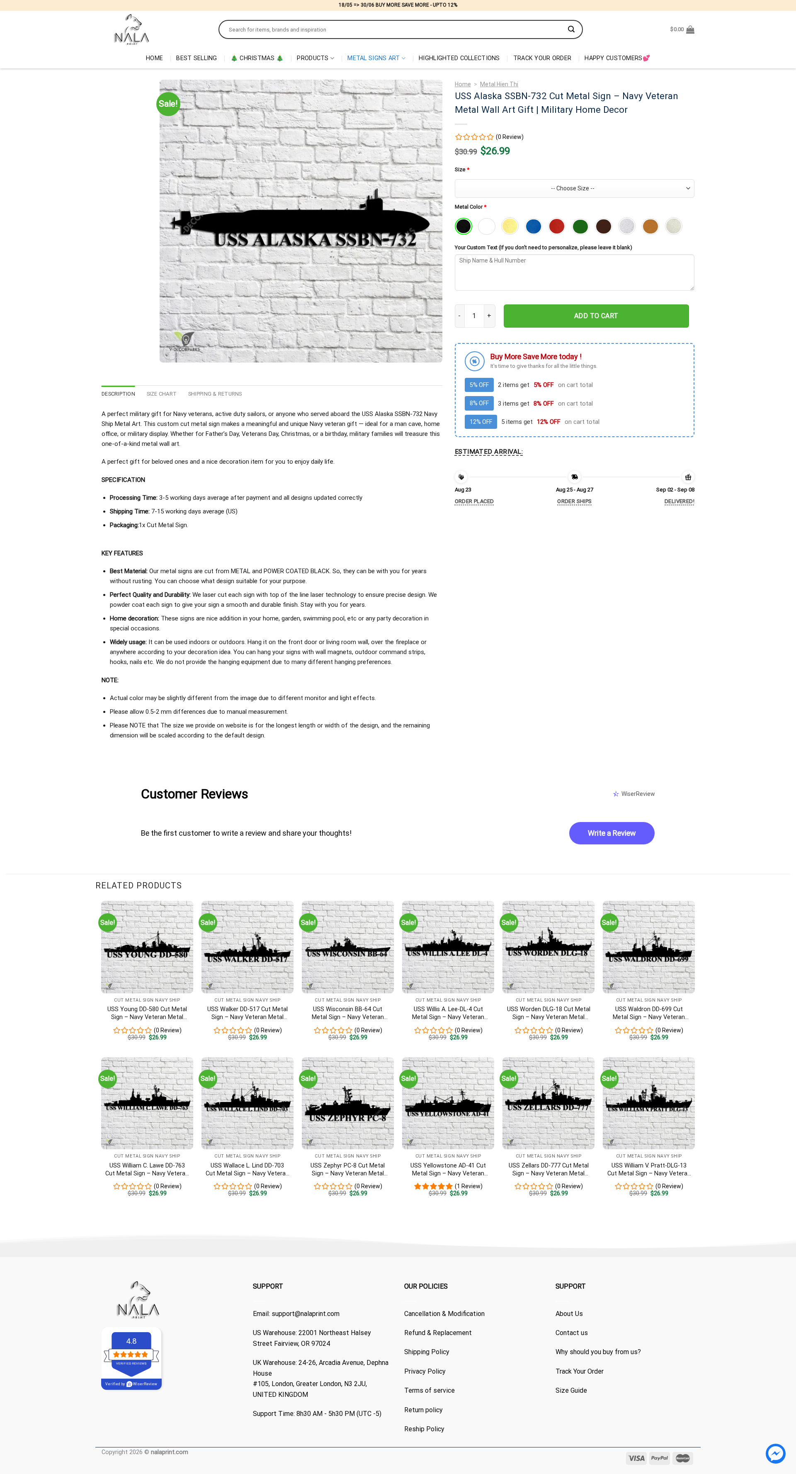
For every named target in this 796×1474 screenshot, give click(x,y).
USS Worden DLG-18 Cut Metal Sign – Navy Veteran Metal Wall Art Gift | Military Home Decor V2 (548, 1013)
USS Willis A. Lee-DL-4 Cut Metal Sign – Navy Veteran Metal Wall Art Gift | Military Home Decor (448, 1013)
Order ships (574, 501)
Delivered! (679, 501)
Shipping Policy (426, 1352)
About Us (569, 1314)
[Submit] (571, 29)
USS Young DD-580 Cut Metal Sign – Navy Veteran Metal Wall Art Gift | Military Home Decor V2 (147, 1013)
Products (312, 58)
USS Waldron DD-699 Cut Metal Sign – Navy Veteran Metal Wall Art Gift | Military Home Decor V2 (649, 1013)
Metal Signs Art (373, 58)
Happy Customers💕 (617, 58)
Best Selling (196, 58)
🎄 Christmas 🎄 (257, 58)
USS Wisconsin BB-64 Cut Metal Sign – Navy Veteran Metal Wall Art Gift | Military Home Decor (348, 1013)
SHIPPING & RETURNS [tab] (215, 394)
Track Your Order (542, 58)
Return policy (423, 1410)
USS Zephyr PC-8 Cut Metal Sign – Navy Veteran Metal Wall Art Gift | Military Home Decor (348, 1169)
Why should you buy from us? (598, 1352)
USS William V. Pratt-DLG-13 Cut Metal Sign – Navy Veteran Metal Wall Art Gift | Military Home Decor (649, 1169)
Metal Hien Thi (499, 84)
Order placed (474, 501)
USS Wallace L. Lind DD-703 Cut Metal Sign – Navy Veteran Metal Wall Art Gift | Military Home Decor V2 (247, 1169)
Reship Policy (424, 1429)
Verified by (131, 1384)
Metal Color (470, 207)
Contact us (572, 1333)
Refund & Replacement (438, 1333)
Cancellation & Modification (444, 1314)
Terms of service (429, 1390)
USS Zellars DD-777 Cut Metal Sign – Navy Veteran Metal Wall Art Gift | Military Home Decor (549, 1169)
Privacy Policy (425, 1371)
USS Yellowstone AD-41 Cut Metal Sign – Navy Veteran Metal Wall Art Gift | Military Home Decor (448, 1169)
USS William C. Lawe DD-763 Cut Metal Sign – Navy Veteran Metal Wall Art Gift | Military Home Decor (147, 1169)
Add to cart (596, 316)
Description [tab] (118, 394)
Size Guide (571, 1390)
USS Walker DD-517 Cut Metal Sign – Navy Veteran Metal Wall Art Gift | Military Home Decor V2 (247, 1013)
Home (154, 58)
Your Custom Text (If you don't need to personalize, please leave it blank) (543, 247)
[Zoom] (171, 352)
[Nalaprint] (154, 29)
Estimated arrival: (489, 451)
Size (462, 169)
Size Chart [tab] (162, 394)
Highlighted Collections (459, 58)
